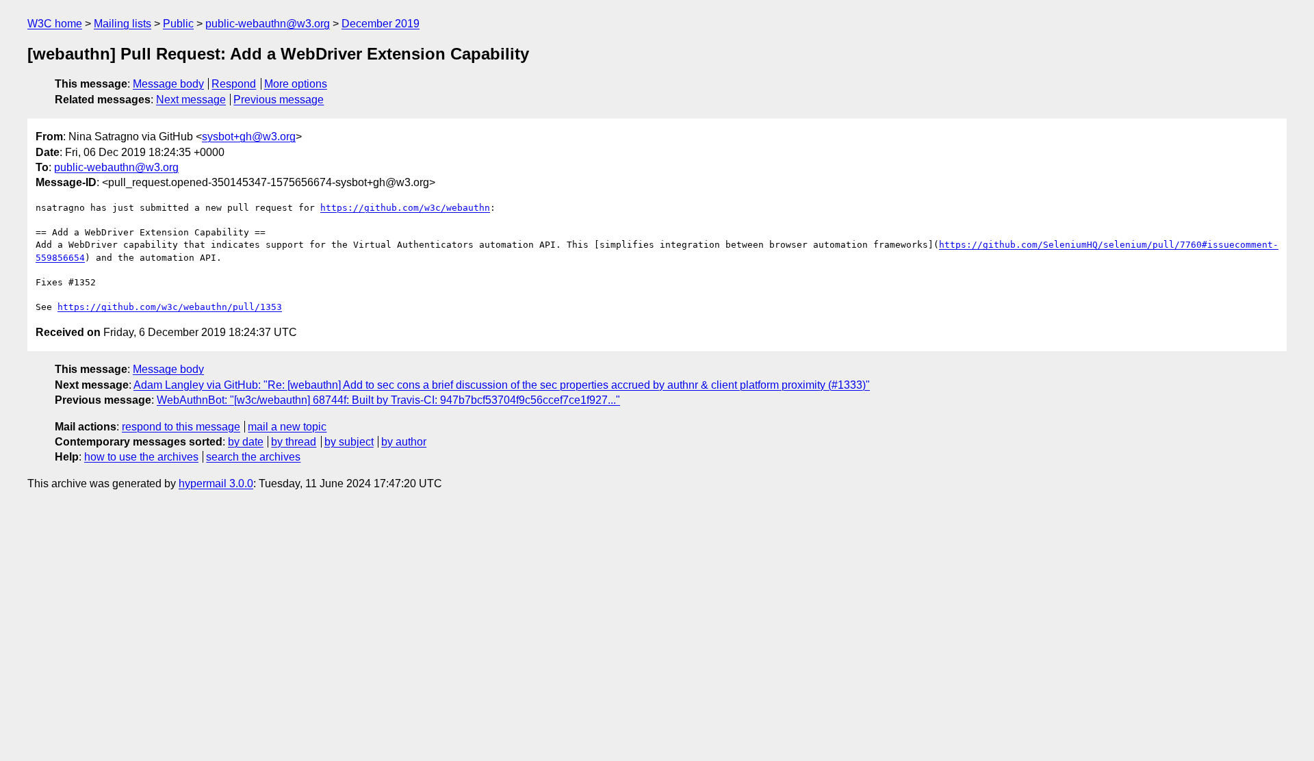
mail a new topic (287, 427)
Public (178, 23)
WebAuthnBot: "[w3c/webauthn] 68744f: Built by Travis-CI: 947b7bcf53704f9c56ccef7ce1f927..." (388, 400)
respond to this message (181, 427)
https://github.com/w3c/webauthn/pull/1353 (169, 307)
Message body (168, 84)
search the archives (253, 457)
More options (295, 84)
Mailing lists (122, 23)
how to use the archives (141, 457)
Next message (191, 99)
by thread (293, 442)
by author (403, 442)
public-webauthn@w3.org (267, 23)
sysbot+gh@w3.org (249, 136)
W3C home (54, 23)
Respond (233, 84)
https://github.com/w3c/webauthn (405, 208)
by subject (349, 442)
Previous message (278, 99)
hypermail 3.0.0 (216, 483)
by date (245, 442)
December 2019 (381, 23)
